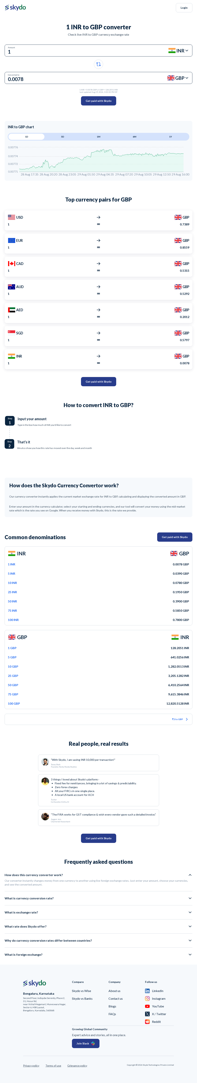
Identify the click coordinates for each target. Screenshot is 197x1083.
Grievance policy (77, 1065)
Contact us (116, 998)
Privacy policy (31, 1065)
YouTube (158, 1006)
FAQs (112, 1014)
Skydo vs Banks (82, 998)
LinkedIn (157, 991)
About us (114, 991)
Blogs (112, 1006)
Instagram (158, 998)
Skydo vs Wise (81, 991)
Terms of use (53, 1065)
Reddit (156, 1021)
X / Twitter (159, 1014)
